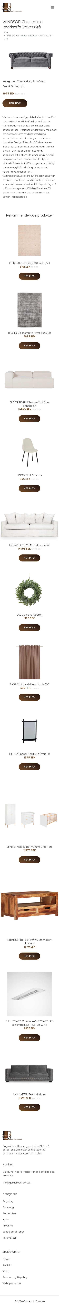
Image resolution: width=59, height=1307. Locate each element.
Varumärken (24, 81)
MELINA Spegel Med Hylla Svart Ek (29, 754)
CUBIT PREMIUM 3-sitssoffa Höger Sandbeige (30, 404)
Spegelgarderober (13, 1231)
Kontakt (6, 1265)
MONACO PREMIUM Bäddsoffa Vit (29, 545)
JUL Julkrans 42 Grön (29, 614)
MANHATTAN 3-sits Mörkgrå (29, 1094)
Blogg (6, 1259)
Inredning (7, 1225)
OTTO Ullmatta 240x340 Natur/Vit (29, 263)
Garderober (9, 1213)
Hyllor (5, 1219)
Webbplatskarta (11, 1283)
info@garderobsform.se (16, 1182)
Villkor (6, 1271)
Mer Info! (15, 103)
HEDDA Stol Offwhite (29, 475)
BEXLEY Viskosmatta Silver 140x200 (29, 332)
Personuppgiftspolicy (14, 1277)
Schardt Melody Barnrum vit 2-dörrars (29, 846)
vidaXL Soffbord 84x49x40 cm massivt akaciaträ (30, 941)
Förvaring (8, 1207)
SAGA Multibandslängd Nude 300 (29, 684)
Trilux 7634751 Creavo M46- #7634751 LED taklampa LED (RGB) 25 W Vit (30, 1023)
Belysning (7, 1201)
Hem (5, 32)
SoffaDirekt (39, 81)
